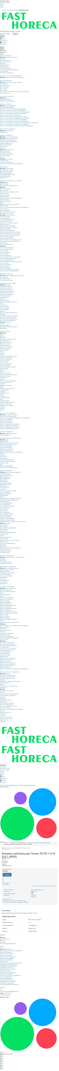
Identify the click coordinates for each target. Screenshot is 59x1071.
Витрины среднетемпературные (8, 608)
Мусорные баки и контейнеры (7, 226)
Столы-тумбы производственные (8, 258)
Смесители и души (4, 195)
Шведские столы (4, 177)
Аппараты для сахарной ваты (7, 291)
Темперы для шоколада (6, 576)
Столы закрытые (4, 250)
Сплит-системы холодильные (7, 644)
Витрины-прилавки (4, 616)
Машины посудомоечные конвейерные (10, 424)
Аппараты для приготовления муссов (9, 568)
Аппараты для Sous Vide (6, 475)
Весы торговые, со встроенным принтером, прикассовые (14, 91)
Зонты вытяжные (4, 208)
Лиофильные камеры (5, 630)
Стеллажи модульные (5, 218)
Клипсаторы (3, 560)
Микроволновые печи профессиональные (10, 498)
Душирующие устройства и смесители (9, 204)
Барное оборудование (5, 55)
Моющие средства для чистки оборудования (11, 452)
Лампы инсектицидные (6, 447)
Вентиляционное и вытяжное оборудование (11, 75)
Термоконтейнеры (4, 400)
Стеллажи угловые (4, 224)
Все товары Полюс (7, 899)
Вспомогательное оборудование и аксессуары (12, 275)
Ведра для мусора (4, 196)
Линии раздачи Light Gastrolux (7, 174)
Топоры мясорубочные (6, 404)
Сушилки (2, 535)
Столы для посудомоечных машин (8, 428)
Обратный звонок (23, 10)
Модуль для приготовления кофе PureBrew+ (11, 163)
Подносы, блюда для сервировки (8, 380)
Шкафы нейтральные (5, 267)
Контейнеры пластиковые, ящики (8, 356)
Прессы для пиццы (5, 278)
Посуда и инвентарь (5, 331)
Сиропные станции (5, 155)
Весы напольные (4, 87)
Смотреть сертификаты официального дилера (44, 886)
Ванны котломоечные (5, 188)
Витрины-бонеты (4, 614)
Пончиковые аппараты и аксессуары (9, 315)
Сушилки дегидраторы (5, 537)
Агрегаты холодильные (6, 590)
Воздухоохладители (5, 617)
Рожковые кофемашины (6, 143)
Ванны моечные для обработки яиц (9, 192)
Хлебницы (2, 407)
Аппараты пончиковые (5, 295)
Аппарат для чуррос (5, 673)
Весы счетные (3, 88)
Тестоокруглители (4, 580)
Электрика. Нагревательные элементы (10, 269)
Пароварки (2, 314)
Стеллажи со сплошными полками (8, 222)
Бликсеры (2, 679)
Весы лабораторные (5, 85)
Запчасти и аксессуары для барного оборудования (13, 109)
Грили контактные (4, 308)
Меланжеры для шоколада (7, 569)
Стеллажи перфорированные (7, 219)
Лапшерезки (3, 687)
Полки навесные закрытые (6, 236)
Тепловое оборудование (6, 470)
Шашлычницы (3, 546)
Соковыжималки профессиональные (9, 69)
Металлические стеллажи (6, 213)
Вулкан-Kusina (3, 480)
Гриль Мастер (3, 481)
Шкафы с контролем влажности (8, 664)
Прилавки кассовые (5, 634)
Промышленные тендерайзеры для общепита (11, 709)
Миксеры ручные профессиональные (9, 694)
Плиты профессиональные (7, 513)
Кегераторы (3, 63)
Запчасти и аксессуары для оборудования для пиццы (13, 116)
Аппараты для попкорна (6, 289)
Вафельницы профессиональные (8, 302)
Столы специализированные (7, 247)
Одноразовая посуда (5, 376)
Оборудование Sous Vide (6, 130)
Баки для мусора (4, 439)
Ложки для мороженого (6, 359)
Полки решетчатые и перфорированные (10, 241)
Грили (1, 303)
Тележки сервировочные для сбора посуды (11, 261)
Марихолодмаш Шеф (5, 176)
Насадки (2, 689)
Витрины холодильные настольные (9, 613)
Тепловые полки (4, 538)
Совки (1, 394)
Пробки (2, 387)
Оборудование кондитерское (7, 573)
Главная (6, 843)
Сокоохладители (4, 71)
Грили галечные (4, 524)
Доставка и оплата (4, 1)
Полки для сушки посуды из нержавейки (10, 235)
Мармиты (2, 497)
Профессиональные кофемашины (8, 137)
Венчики (2, 336)
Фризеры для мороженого (6, 72)
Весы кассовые (4, 84)
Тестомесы (3, 579)
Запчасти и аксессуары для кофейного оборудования (13, 113)
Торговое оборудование (6, 978)
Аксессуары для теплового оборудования (10, 472)
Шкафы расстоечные (5, 549)
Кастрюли (2, 353)
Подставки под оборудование (7, 230)
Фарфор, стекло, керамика (7, 405)
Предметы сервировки (5, 385)
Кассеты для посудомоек (6, 419)
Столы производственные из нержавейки (10, 257)
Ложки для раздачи (5, 360)
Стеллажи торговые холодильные (8, 645)
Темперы (2, 157)
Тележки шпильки (4, 263)
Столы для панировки (5, 322)
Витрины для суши (4, 600)
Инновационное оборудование (8, 129)
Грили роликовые (4, 309)
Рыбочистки (3, 714)
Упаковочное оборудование (7, 555)
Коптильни (2, 489)
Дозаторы (2, 311)
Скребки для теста (4, 393)
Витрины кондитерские (6, 602)
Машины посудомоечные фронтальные (10, 427)
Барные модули (4, 182)
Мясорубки (3, 697)
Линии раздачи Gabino (5, 173)
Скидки (2, 7)
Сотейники (2, 396)
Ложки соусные (4, 362)
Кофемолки (3, 148)
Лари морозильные (5, 627)
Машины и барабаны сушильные (8, 433)
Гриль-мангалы (4, 529)
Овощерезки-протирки (5, 700)
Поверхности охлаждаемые (7, 633)
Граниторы (2, 59)
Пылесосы (2, 455)
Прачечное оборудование (6, 431)
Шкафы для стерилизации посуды (8, 467)
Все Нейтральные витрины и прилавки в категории (15, 902)
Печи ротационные (5, 507)
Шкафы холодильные (5, 667)
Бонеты (2, 593)
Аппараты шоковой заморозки (7, 591)
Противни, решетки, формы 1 (7, 101)
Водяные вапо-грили (5, 523)
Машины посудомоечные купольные (9, 425)
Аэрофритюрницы (4, 297)
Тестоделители (4, 577)
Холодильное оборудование (7, 586)
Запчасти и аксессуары (6, 104)
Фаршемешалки (4, 720)
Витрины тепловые (5, 477)
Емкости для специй (5, 343)
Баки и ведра (3, 333)
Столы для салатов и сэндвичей (8, 648)
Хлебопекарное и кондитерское (8, 566)
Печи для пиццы (4, 277)
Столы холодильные (5, 653)
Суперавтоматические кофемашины (9, 138)
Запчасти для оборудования (7, 107)
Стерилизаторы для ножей (6, 459)
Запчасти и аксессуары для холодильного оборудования (14, 124)
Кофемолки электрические (6, 149)
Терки (1, 399)
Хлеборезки (3, 721)
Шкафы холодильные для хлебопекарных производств (14, 668)
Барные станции (4, 184)
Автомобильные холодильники (7, 588)
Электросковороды (5, 552)
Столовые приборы (5, 397)
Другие (1, 202)
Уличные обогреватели (6, 264)
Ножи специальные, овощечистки (8, 374)
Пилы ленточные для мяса (7, 704)
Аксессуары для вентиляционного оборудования (12, 77)
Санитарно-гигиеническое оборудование (10, 438)
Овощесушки (3, 701)
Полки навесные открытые (6, 238)
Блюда (1, 334)
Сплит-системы (4, 639)
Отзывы (2, 5)
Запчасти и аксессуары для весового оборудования (13, 110)
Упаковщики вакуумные (6, 563)
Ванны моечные (4, 190)
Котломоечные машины (6, 421)
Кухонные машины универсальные (9, 686)
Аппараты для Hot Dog (5, 286)
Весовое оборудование (6, 80)
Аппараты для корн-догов (6, 288)
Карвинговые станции (5, 484)
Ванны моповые (4, 193)
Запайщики (3, 559)
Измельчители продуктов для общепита (10, 681)
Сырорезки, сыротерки (5, 717)
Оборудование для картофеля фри (9, 500)
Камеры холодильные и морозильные (9, 622)
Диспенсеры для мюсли (6, 60)
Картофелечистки (4, 683)
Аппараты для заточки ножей (7, 675)
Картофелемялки (4, 350)
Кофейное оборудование (6, 135)
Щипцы (2, 410)
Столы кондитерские (5, 252)
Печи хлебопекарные (5, 574)
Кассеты (2, 351)
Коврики (2, 354)
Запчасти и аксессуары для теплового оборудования (13, 119)
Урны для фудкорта (5, 325)
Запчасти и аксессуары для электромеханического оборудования (16, 125)
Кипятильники (3, 486)
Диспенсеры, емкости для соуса (8, 339)
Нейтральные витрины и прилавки (8, 227)
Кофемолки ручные (5, 151)
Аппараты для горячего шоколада (8, 57)
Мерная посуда (4, 368)
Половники (2, 384)
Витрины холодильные (5, 610)
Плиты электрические (5, 515)
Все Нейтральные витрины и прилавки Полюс (14, 900)
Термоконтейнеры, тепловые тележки (9, 540)
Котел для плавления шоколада (8, 490)
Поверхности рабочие (5, 229)
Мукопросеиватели (5, 571)
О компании (3, 767)
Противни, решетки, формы (7, 388)
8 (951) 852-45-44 (14, 10)
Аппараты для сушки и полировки (8, 414)
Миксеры (2, 692)
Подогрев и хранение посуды (7, 520)
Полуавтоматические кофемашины (9, 141)
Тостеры (2, 323)
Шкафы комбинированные (6, 659)
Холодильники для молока (6, 162)
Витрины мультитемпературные (8, 605)
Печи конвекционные (5, 504)
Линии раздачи (4, 166)
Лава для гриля (4, 531)
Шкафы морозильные (5, 661)
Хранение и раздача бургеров (7, 543)
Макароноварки (4, 495)
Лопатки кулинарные (5, 365)
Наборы (2, 371)
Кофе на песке (3, 146)
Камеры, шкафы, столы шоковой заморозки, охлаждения (14, 625)
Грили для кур (3, 305)
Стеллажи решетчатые (5, 221)
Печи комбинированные (6, 503)
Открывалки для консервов (7, 703)
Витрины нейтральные (5, 607)
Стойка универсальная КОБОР (8, 461)
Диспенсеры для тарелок (6, 171)
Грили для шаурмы (5, 306)
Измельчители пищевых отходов (8, 444)
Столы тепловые (4, 534)
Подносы (2, 379)
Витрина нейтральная (5, 201)
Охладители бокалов (5, 68)
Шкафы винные (4, 656)
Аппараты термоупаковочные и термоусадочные (12, 557)
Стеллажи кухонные (5, 216)
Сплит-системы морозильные (7, 642)
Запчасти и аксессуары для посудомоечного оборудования (15, 418)
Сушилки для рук (4, 463)
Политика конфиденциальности (8, 943)
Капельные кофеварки (5, 144)
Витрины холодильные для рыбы (8, 611)
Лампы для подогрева (5, 493)
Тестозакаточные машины (6, 718)
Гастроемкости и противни (6, 96)
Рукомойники (3, 243)
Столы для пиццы (4, 647)
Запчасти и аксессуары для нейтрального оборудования (14, 207)
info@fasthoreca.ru (14, 785)
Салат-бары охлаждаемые (6, 636)
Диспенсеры (3, 337)
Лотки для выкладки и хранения (8, 367)
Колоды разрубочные (5, 210)
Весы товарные (4, 90)
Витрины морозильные (6, 604)
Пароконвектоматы (5, 501)
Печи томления (4, 509)
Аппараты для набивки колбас (7, 676)
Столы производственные (6, 244)
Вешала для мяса (4, 199)
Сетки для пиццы (4, 390)
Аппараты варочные (5, 473)
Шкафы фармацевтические (7, 665)
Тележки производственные (7, 260)
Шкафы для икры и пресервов (7, 658)
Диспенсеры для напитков (6, 168)
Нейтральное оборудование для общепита (11, 180)
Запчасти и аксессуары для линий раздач (10, 115)
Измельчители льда (5, 62)
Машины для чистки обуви (6, 449)
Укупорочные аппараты (6, 562)
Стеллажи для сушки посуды (7, 215)
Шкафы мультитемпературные (7, 662)
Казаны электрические (5, 483)
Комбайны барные (4, 65)
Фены (1, 464)
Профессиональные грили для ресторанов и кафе (13, 521)
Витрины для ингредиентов (7, 597)
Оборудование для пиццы (6, 274)
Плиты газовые (4, 510)
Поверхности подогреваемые (7, 518)
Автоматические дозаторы (6, 154)
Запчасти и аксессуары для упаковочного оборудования (14, 121)
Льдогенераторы (4, 66)
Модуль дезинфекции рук (6, 450)
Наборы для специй (5, 373)
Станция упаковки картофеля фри (8, 318)
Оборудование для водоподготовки (9, 964)
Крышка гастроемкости (6, 99)
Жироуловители (4, 205)
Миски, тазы (3, 370)
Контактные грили (4, 487)
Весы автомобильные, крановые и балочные (11, 82)
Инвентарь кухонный (5, 348)
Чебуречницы (3, 328)
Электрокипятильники (5, 551)
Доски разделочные (5, 340)
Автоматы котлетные (5, 285)
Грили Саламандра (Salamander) (8, 528)
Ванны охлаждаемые (5, 594)
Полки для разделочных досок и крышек (10, 233)
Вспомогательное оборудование (8, 416)
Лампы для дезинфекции (6, 446)
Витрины (2, 596)
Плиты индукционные (5, 512)
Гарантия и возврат (5, 2)
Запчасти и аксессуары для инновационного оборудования (15, 112)
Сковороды (3, 391)
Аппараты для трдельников (7, 294)
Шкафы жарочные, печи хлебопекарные (10, 548)
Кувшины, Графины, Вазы (6, 357)
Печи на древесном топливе (7, 506)
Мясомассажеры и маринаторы (8, 695)
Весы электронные (4, 93)
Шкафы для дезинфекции (6, 466)
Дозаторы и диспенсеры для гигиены (9, 443)
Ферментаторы (4, 583)
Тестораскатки (3, 582)
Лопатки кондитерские (5, 363)
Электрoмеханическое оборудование (9, 672)
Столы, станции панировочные (8, 320)
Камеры (2, 620)
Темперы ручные (4, 160)
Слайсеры (2, 715)
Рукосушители (3, 456)
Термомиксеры (4, 132)
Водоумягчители (4, 441)
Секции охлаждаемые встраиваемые (9, 638)
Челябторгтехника (4, 266)
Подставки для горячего (6, 382)
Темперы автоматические (6, 159)
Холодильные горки (5, 655)
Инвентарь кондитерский (6, 347)
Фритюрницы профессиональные (8, 326)
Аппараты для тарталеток (6, 292)
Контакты (2, 4)
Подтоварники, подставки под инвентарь (10, 232)
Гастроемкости (3, 98)
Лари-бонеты (3, 628)
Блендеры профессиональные (8, 678)
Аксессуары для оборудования (8, 105)
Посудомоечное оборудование (8, 413)
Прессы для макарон (5, 707)
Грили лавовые (4, 526)
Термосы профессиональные (7, 402)
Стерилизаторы (4, 458)
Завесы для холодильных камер (8, 619)
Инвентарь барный (5, 345)
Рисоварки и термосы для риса (8, 317)
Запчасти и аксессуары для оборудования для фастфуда (14, 118)
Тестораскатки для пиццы (6, 280)
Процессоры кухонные (5, 712)
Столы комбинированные (6, 650)
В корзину (7, 875)
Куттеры (2, 684)
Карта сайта (3, 942)
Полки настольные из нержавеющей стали (11, 239)
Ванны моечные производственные (9, 185)
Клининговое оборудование (7, 958)
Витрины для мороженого (6, 599)
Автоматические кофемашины (7, 140)
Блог (1, 990)
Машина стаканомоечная (6, 422)
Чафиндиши (3, 545)
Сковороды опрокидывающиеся (8, 532)
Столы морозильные (5, 652)
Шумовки (2, 408)
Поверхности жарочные (6, 517)
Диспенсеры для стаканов (6, 170)
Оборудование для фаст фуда (7, 283)
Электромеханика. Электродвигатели (9, 270)
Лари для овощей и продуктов (7, 212)
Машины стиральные (5, 435)
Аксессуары (3, 187)
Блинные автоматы (5, 300)
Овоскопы (2, 453)
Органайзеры (3, 377)
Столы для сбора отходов (6, 249)
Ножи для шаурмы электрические (8, 312)
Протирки (2, 710)
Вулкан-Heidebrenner (5, 478)
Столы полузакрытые (5, 255)
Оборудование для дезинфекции (8, 966)
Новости (2, 771)
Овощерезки (3, 698)
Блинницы (2, 298)
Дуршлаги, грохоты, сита (6, 342)
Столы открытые (4, 254)
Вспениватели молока (5, 152)
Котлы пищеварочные (5, 492)
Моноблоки (3, 631)
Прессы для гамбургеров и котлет (8, 706)
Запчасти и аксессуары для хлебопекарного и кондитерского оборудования (19, 122)
